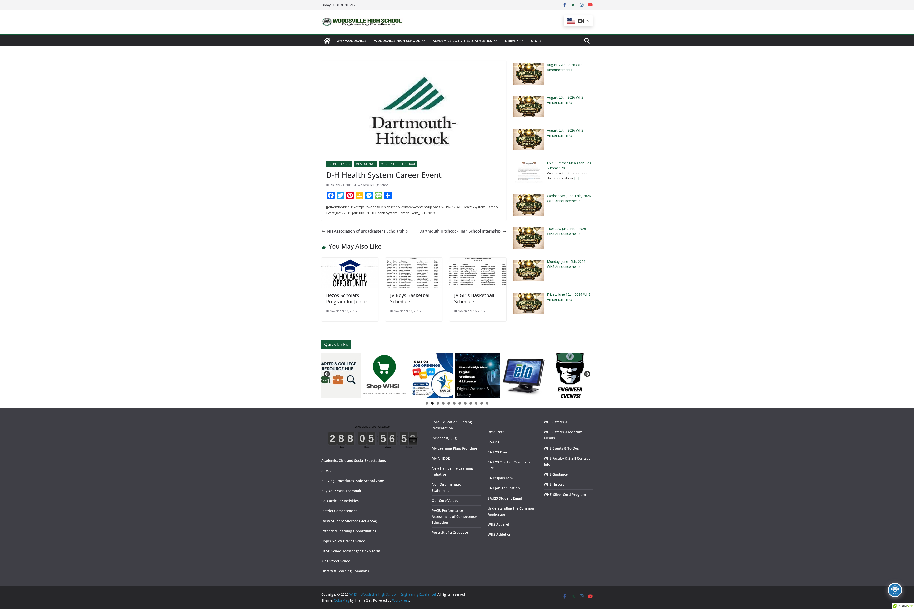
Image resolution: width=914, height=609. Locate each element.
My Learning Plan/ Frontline (454, 448)
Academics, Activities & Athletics (462, 40)
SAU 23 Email (498, 452)
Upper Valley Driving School (343, 541)
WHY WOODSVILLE (352, 40)
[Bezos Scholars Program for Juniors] (349, 261)
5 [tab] (448, 403)
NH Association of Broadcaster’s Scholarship (367, 231)
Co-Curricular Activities (340, 500)
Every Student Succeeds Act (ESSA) (349, 521)
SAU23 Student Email (505, 498)
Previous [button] (327, 374)
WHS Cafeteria (555, 422)
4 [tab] (443, 403)
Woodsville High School (397, 40)
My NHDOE (441, 458)
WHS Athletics (499, 534)
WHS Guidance (365, 164)
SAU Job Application (504, 488)
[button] (422, 40)
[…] (576, 178)
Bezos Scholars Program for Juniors (348, 298)
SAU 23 (493, 442)
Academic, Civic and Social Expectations (353, 460)
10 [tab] (476, 404)
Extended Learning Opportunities (348, 531)
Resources (496, 432)
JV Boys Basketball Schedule (410, 298)
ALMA (326, 470)
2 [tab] (432, 403)
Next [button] (586, 374)
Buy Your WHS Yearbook (341, 490)
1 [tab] (427, 403)
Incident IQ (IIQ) (444, 438)
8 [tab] (465, 403)
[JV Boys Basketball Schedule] (413, 261)
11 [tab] (482, 404)
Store (536, 40)
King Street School (336, 561)
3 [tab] (438, 403)
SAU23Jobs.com (500, 478)
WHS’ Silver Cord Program (565, 494)
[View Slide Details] (335, 375)
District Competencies (339, 510)
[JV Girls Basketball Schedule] (477, 261)
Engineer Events (339, 164)
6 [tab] (454, 403)
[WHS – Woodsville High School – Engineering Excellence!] (327, 40)
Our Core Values (445, 500)
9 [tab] (470, 403)
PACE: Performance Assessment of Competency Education (454, 516)
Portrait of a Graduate (450, 532)
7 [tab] (459, 403)
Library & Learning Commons (345, 571)
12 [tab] (487, 404)
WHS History (554, 484)
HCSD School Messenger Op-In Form (350, 551)
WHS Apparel (498, 524)
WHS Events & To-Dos (561, 448)
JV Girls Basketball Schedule (474, 298)
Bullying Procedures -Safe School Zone (352, 480)
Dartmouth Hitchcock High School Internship (460, 231)
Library (511, 40)
